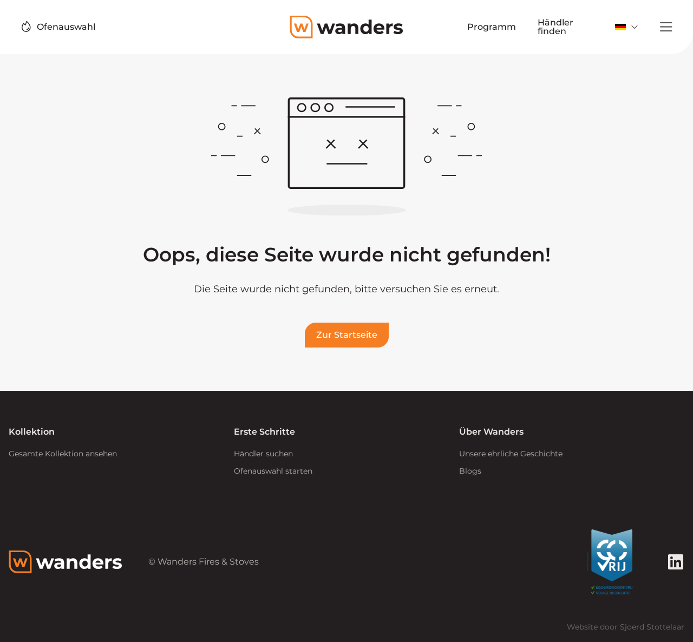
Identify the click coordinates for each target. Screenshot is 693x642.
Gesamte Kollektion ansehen (63, 453)
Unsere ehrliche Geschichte (511, 453)
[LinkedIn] (675, 562)
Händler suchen (263, 453)
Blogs (470, 471)
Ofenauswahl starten (273, 471)
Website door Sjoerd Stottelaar (625, 627)
